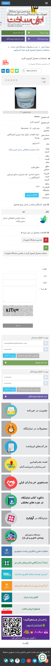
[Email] (12, 71)
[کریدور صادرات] (25, 575)
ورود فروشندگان (42, 39)
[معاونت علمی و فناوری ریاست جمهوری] (17, 660)
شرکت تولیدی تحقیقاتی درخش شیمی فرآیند (23, 149)
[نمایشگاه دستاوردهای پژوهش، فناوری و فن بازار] (25, 537)
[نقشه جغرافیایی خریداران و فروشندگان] (25, 466)
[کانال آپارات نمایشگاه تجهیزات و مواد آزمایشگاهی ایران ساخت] (25, 519)
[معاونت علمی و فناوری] (25, 552)
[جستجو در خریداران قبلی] (25, 484)
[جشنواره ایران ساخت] (25, 610)
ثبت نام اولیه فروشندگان (14, 39)
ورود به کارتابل (9, 355)
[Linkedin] (3, 71)
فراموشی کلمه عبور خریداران (28, 355)
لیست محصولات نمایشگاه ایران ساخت (23, 47)
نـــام (45, 275)
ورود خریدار (44, 32)
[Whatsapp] (17, 71)
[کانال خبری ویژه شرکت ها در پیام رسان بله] (5, 660)
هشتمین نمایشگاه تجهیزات (32, 240)
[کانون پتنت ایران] (25, 598)
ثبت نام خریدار (18, 32)
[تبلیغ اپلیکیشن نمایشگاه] (25, 629)
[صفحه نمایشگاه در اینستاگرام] (28, 660)
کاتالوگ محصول (31, 195)
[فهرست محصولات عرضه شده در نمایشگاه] (25, 430)
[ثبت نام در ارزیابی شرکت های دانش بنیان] (25, 587)
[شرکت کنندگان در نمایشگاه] (25, 448)
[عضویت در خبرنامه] (25, 412)
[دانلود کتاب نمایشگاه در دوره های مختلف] (25, 502)
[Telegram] (7, 71)
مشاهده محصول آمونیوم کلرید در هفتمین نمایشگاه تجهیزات (26, 253)
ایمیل (45, 282)
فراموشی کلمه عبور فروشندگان (28, 389)
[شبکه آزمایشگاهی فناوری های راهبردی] (25, 563)
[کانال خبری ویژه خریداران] (34, 660)
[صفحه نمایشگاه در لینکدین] (23, 660)
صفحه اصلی (45, 47)
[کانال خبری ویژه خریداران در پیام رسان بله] (11, 660)
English (6, 3)
